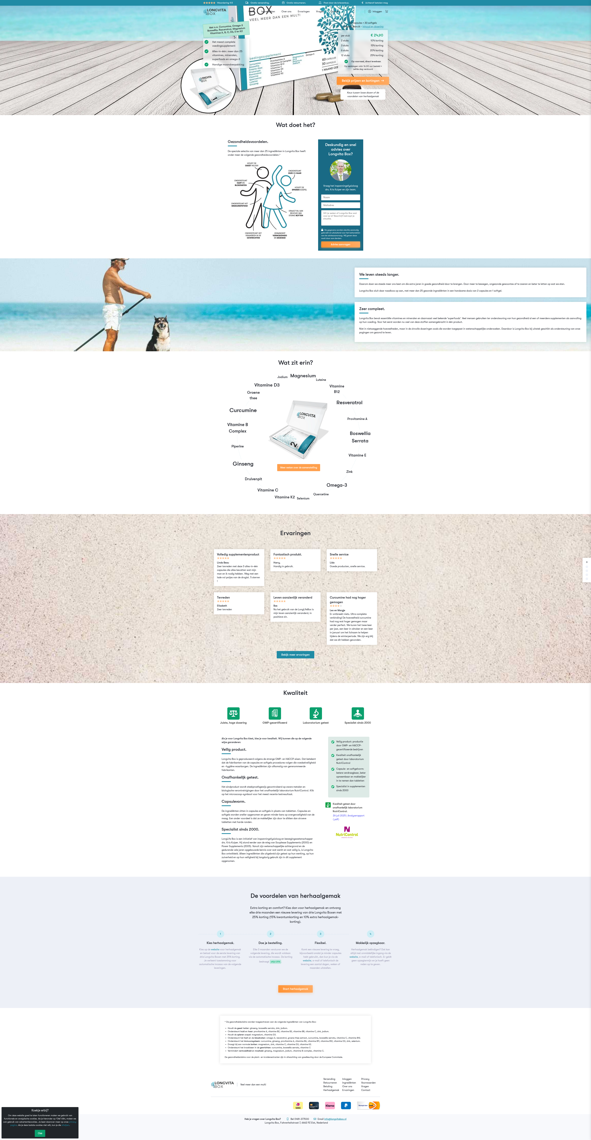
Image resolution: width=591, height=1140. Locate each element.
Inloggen (347, 1079)
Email (332, 1119)
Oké (40, 1133)
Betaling (327, 1086)
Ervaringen (304, 11)
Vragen (320, 11)
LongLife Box (229, 838)
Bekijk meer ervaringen (295, 654)
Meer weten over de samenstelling (298, 467)
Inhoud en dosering (373, 26)
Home (252, 11)
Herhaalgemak (331, 1090)
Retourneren (330, 1082)
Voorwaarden (368, 1082)
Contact (334, 11)
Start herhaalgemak (295, 988)
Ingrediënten (268, 11)
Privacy (365, 1079)
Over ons (286, 11)
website (215, 949)
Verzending (329, 1079)
